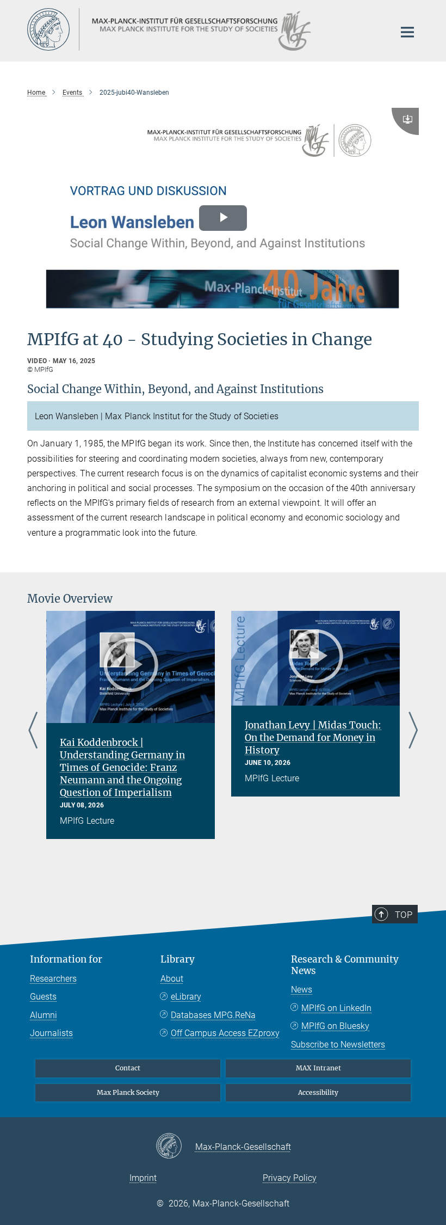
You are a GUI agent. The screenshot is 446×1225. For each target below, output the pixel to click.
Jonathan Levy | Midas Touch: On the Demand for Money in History (313, 737)
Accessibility (318, 1092)
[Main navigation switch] (407, 32)
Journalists (51, 1033)
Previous (32, 731)
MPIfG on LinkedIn (336, 1008)
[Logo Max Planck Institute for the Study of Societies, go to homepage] (204, 29)
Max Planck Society (128, 1092)
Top (403, 914)
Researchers (53, 978)
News (301, 989)
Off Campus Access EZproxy (225, 1033)
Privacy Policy (290, 1178)
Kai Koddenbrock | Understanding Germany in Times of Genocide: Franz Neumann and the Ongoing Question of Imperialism (122, 768)
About (171, 978)
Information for (66, 959)
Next (413, 731)
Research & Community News (345, 965)
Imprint (143, 1178)
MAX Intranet (318, 1068)
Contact (127, 1068)
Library (177, 959)
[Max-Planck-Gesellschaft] (175, 1147)
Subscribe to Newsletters (338, 1044)
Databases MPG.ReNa (213, 1015)
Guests (43, 996)
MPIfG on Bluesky (335, 1026)
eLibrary (186, 996)
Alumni (43, 1015)
